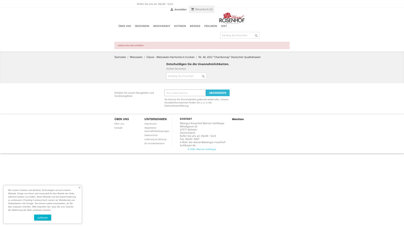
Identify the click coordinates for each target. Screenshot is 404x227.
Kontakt (118, 127)
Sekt (224, 26)
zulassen (42, 217)
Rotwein (180, 26)
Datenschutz (151, 135)
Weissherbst (161, 26)
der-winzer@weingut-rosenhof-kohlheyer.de (203, 143)
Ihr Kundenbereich (154, 143)
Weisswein (142, 26)
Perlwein (210, 26)
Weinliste (238, 119)
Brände (195, 26)
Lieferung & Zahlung (155, 139)
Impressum (150, 123)
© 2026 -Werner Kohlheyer (202, 149)
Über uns (124, 26)
